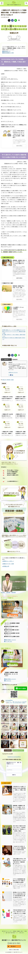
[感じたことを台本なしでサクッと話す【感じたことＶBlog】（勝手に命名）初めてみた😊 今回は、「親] (14, 726)
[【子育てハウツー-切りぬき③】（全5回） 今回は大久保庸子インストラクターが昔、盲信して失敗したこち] (14, 735)
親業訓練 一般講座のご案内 (18, 931)
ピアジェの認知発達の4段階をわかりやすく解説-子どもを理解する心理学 (19, 880)
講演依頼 (13, 592)
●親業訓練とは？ (6, 51)
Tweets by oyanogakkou (14, 757)
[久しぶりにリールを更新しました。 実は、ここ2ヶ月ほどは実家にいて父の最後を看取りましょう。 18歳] (14, 744)
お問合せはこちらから (13, 372)
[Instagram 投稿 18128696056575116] (14, 718)
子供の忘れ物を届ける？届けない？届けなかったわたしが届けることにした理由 (19, 911)
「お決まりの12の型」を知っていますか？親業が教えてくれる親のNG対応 (19, 848)
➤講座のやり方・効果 (8, 564)
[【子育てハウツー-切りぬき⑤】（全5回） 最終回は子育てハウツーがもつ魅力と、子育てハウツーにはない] (23, 726)
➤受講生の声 (5, 566)
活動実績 (8, 592)
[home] (12, 375)
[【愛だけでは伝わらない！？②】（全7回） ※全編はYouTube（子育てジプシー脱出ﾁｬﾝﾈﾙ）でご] (5, 709)
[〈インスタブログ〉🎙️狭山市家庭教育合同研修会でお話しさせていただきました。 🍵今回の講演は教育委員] (23, 744)
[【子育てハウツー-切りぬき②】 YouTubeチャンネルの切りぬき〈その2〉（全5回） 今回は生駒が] (23, 735)
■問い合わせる (7, 680)
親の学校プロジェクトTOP (6, 931)
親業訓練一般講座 (10, 379)
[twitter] (9, 20)
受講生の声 (4, 379)
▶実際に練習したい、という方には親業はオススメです (13, 330)
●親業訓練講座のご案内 (8, 53)
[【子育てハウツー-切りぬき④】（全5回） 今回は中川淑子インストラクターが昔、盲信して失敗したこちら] (5, 735)
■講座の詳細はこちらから (10, 639)
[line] (15, 20)
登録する (14, 774)
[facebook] (12, 20)
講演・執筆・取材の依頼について (12, 932)
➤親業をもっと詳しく (8, 561)
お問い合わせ (21, 932)
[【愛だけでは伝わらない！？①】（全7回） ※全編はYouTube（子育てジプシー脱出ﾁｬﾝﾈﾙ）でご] (5, 726)
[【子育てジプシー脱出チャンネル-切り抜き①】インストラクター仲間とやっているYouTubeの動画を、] (5, 744)
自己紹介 (3, 592)
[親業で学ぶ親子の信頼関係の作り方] (14, 3)
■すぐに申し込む (8, 641)
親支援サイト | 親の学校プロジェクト (14, 940)
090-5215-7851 (14, 943)
